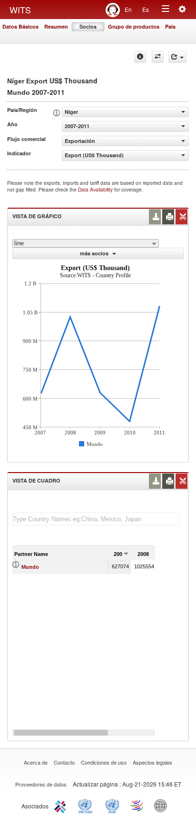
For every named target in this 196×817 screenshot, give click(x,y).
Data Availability (96, 189)
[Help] (140, 57)
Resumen (56, 26)
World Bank (162, 805)
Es (145, 9)
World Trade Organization (137, 805)
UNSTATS (112, 805)
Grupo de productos (133, 26)
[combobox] (85, 243)
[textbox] (96, 519)
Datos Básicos (20, 26)
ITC (61, 805)
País (170, 26)
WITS (20, 9)
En (128, 9)
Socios (88, 26)
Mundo (30, 567)
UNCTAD (87, 805)
